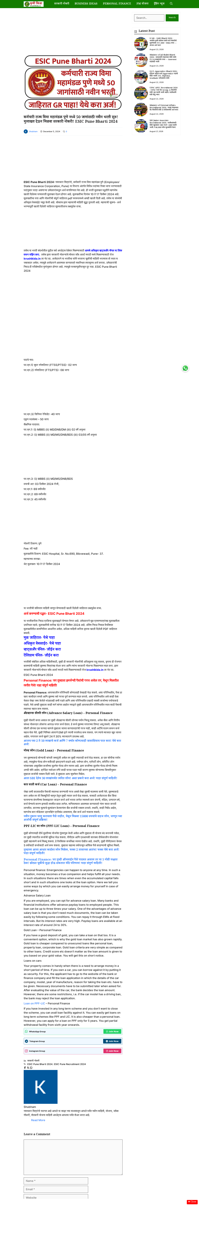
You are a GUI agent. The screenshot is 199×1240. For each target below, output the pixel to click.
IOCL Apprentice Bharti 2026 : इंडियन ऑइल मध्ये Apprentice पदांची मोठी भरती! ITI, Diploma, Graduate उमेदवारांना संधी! (164, 75)
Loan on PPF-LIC (34, 1003)
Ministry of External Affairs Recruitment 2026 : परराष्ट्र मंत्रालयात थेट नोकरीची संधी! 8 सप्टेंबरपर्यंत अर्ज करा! (164, 108)
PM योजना (142, 4)
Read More (38, 1120)
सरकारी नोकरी (61, 4)
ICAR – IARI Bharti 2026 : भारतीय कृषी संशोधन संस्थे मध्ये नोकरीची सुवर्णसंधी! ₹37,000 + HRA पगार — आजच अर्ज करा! (163, 42)
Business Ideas (86, 4)
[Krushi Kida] (34, 4)
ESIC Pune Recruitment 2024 (70, 1064)
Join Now (114, 1031)
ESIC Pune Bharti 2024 (40, 1064)
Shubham (33, 131)
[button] (171, 4)
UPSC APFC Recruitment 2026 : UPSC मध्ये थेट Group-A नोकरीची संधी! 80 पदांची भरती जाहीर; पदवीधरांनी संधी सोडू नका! (163, 91)
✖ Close (192, 1202)
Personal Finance (117, 4)
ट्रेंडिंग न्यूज (159, 4)
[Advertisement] (73, 31)
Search (172, 17)
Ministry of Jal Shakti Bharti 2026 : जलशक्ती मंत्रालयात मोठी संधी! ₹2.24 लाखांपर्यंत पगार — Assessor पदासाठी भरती (163, 58)
